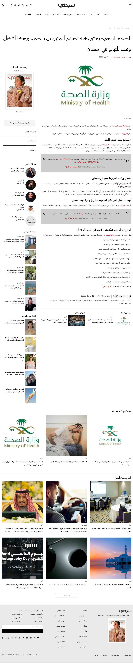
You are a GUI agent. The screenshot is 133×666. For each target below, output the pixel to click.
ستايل (85, 626)
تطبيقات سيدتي (60, 637)
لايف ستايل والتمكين (35, 614)
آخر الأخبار (61, 647)
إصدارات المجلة (19, 67)
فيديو (27, 14)
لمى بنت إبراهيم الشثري (17, 171)
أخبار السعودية (114, 300)
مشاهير (106, 14)
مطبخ (37, 14)
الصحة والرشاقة (16, 614)
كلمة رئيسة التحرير (21, 123)
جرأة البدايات (32, 150)
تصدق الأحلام (32, 141)
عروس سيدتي (82, 637)
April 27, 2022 (71, 167)
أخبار (129, 57)
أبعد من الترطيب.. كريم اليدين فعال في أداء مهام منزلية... (14, 390)
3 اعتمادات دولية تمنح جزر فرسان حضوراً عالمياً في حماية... (14, 287)
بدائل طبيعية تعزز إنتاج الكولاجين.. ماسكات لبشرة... (14, 321)
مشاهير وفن (38, 618)
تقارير (85, 631)
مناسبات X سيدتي (59, 616)
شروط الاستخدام (127, 655)
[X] (23, 5)
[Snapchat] (27, 5)
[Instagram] (15, 5)
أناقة (98, 14)
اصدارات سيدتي (82, 642)
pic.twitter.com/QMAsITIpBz (86, 162)
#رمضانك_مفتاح (64, 159)
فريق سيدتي (61, 631)
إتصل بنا (96, 655)
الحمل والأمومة (16, 622)
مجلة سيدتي (61, 610)
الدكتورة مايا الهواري (18, 195)
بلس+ (46, 14)
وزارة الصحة (110, 235)
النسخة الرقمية (19, 112)
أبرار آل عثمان (20, 183)
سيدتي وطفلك (68, 14)
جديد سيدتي (30, 232)
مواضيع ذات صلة (121, 411)
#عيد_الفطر (82, 214)
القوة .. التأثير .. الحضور (30, 132)
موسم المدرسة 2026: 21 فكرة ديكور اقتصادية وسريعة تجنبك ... (14, 240)
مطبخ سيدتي (83, 616)
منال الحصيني (20, 219)
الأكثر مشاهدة (29, 316)
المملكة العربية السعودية (101, 300)
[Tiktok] (19, 5)
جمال (90, 14)
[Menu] (130, 5)
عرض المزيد (66, 595)
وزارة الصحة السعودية (119, 126)
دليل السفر (83, 647)
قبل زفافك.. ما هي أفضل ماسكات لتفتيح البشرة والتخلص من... (14, 357)
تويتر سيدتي (107, 286)
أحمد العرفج (20, 210)
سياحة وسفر (20, 283)
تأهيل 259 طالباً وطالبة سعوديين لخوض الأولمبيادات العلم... (14, 256)
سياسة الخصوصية (115, 655)
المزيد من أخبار (122, 478)
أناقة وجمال (37, 622)
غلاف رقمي (61, 642)
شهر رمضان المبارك (125, 303)
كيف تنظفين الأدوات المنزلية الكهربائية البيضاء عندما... (14, 339)
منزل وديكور (20, 236)
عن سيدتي (61, 621)
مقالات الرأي (30, 164)
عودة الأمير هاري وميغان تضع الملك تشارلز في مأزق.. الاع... (15, 271)
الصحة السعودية (87, 300)
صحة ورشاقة (81, 14)
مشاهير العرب (20, 298)
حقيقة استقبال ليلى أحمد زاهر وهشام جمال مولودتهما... (14, 373)
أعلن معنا (105, 655)
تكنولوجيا (84, 525)
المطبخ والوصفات (15, 618)
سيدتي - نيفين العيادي (118, 57)
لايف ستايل (56, 14)
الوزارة (124, 133)
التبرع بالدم (62, 300)
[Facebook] (11, 5)
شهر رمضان (53, 300)
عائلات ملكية (20, 267)
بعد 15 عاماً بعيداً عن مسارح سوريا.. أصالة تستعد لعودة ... (14, 302)
